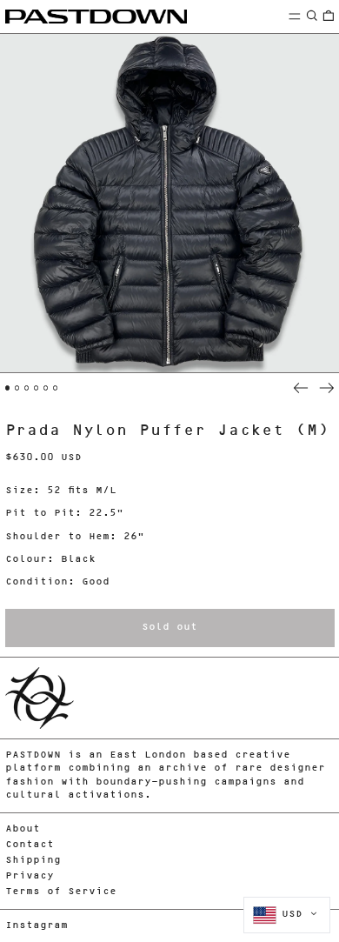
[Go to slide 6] (55, 388)
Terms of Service (60, 892)
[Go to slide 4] (36, 388)
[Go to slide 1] (7, 388)
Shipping (33, 860)
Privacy (29, 876)
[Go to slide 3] (27, 388)
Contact (29, 845)
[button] (312, 16)
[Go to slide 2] (17, 388)
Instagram (36, 926)
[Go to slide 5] (46, 388)
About (22, 829)
